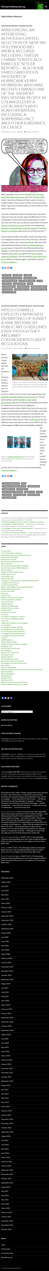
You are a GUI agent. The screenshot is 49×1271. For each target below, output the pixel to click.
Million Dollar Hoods (9, 642)
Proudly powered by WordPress (11, 1268)
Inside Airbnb (6, 610)
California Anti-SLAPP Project (12, 572)
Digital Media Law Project (10, 589)
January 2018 (6, 1064)
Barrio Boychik (6, 564)
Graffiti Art (29, 492)
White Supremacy (9, 497)
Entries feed (5, 1249)
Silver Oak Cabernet (39, 286)
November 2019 (7, 971)
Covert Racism (34, 486)
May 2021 (5, 895)
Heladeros (18, 275)
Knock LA (4, 614)
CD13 (23, 483)
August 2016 (6, 1136)
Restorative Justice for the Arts (12, 661)
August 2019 (6, 984)
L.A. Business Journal (27, 281)
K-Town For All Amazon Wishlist (14, 533)
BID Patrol (7, 275)
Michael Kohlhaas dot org (13, 6)
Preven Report (6, 650)
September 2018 (7, 1030)
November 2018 (7, 1022)
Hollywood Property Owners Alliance (16, 26)
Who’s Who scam (15, 253)
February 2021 (6, 907)
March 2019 (5, 1005)
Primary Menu (46, 6)
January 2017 (6, 1115)
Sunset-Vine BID (34, 494)
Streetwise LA (6, 678)
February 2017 (6, 1111)
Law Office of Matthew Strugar (12, 619)
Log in (3, 1245)
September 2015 (7, 1183)
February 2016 (6, 1162)
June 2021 (5, 891)
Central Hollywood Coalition (14, 486)
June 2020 (5, 941)
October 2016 (6, 1128)
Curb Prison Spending (9, 585)
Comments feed (7, 1253)
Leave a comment (32, 132)
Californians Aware (8, 574)
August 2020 (6, 933)
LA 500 (40, 281)
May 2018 (5, 1047)
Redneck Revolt (7, 657)
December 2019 (7, 967)
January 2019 (6, 1013)
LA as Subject (6, 625)
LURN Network (6, 640)
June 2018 (5, 1043)
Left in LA (4, 621)
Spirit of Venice (6, 672)
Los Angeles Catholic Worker (13, 524)
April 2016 (5, 1153)
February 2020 (6, 958)
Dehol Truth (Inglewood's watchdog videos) (17, 587)
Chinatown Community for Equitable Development (20, 581)
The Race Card (38, 306)
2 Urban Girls (6, 551)
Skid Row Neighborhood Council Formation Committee (23, 522)
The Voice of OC (7, 680)
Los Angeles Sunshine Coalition (12, 636)
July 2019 (4, 988)
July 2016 (4, 1140)
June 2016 (5, 1145)
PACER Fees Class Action (10, 648)
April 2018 (5, 1051)
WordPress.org (6, 1257)
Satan (30, 283)
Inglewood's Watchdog (9, 606)
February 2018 (6, 1060)
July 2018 (4, 1039)
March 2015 (5, 1208)
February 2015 (6, 1212)
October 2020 (6, 924)
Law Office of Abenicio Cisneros (13, 617)
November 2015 (7, 1174)
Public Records (19, 283)
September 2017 (7, 1081)
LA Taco (4, 638)
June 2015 (5, 1195)
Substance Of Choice (39, 289)
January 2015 (6, 1217)
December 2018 (7, 1018)
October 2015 (6, 1178)
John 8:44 (28, 275)
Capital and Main (7, 578)
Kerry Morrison (30, 278)
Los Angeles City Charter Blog (12, 629)
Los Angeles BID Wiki (12, 772)
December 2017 (7, 1068)
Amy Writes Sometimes (9, 557)
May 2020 (5, 946)
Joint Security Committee (12, 278)
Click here (5, 739)
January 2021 (6, 912)
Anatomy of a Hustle (8, 559)
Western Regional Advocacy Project (14, 684)
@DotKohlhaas (6, 725)
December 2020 (7, 916)
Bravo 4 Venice (6, 570)
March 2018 (5, 1056)
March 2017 (5, 1106)
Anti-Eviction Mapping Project (12, 562)
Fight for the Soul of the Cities (12, 598)
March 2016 (5, 1157)
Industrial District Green (10, 608)
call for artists (34, 419)
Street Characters (22, 289)
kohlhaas (19, 348)
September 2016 (7, 1132)
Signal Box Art (23, 286)
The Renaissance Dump (9, 659)
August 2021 (6, 882)
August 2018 (6, 1035)
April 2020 (5, 950)
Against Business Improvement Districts (16, 555)
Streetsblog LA (6, 676)
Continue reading (9, 262)
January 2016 (6, 1166)
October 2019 (6, 975)
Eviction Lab (5, 595)
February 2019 (6, 1009)
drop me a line (41, 778)
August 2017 (6, 1085)
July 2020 (4, 937)
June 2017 (5, 1094)
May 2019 (5, 996)
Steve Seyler (7, 289)
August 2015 (6, 1187)
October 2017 (6, 1077)
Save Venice (5, 665)
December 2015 (7, 1170)
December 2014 (7, 1221)
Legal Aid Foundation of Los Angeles (14, 623)
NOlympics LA (6, 646)
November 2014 (7, 1225)
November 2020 (7, 920)
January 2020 (6, 963)
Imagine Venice (6, 604)
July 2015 (4, 1191)
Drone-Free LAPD (8, 591)
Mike (20, 132)
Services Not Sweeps (8, 667)
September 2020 (7, 929)
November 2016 (7, 1123)
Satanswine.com (9, 286)
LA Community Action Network (13, 631)
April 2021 (5, 899)
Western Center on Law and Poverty (14, 682)
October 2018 (6, 1026)
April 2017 (5, 1102)
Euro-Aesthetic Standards (12, 492)
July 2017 (4, 1090)
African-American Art (11, 483)
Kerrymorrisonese (10, 281)
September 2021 (7, 878)
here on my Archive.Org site (12, 225)
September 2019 (7, 979)
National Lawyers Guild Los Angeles (14, 644)
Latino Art (7, 283)
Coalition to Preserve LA (10, 583)
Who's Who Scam (9, 292)
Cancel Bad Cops (7, 576)
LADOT (39, 492)
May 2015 (5, 1200)
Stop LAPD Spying (8, 674)
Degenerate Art (8, 489)
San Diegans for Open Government (14, 663)
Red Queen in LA (7, 655)
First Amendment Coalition (11, 600)
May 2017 (5, 1098)
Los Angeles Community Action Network (17, 528)
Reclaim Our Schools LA (10, 653)
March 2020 (5, 954)
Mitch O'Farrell (19, 494)
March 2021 (5, 903)
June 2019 (5, 992)
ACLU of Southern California (11, 553)
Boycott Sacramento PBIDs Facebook (15, 566)
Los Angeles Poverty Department (13, 634)
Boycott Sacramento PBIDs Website (14, 568)
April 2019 (5, 1001)
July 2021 (4, 886)
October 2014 (38, 197)
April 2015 (5, 1204)
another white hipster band (15, 457)
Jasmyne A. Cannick (8, 612)
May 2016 (5, 1149)
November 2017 (7, 1073)
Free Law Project (7, 602)
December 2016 (7, 1119)
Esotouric (4, 593)
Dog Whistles (22, 489)
